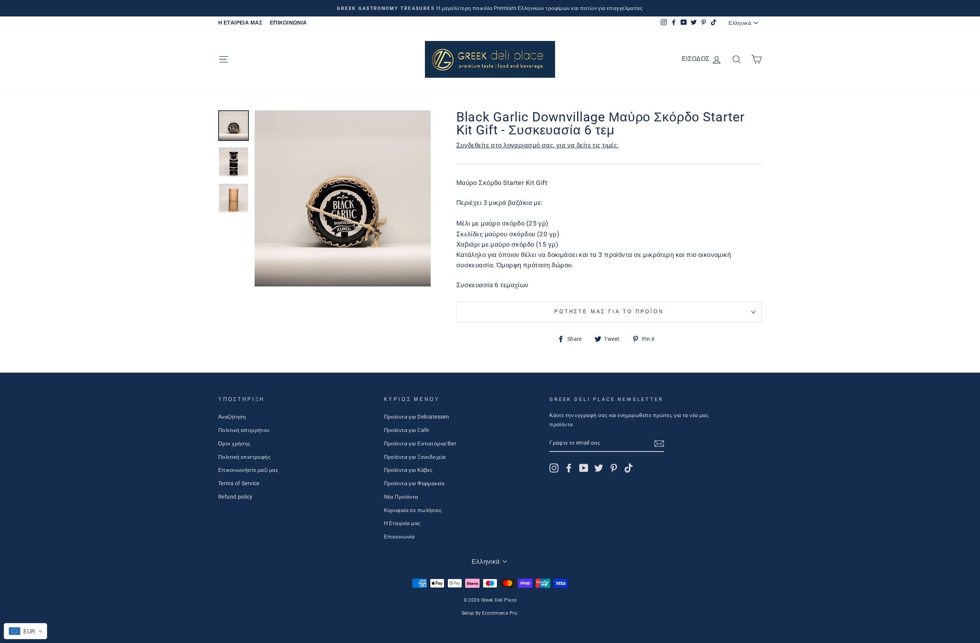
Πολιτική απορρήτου (244, 430)
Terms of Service (239, 483)
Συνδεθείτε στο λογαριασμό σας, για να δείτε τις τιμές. (537, 145)
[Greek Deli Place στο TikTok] (628, 468)
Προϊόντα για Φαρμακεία (414, 483)
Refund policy (235, 497)
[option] (490, 8)
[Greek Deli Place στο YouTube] (583, 468)
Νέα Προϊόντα (401, 497)
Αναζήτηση (232, 417)
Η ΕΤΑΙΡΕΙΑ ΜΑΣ (240, 23)
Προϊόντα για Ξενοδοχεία (415, 457)
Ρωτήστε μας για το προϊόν (609, 311)
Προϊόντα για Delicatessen (416, 417)
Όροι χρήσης (234, 443)
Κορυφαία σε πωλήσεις (413, 510)
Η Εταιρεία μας (402, 523)
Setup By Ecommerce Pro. (490, 613)
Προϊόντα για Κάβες (408, 470)
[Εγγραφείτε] (659, 443)
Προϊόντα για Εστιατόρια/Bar (420, 443)
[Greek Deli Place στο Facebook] (568, 468)
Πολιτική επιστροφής (244, 457)
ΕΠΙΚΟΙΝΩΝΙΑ (288, 23)
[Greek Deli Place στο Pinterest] (613, 468)
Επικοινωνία (399, 536)
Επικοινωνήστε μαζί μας (248, 470)
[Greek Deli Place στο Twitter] (598, 468)
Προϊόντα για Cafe (406, 430)
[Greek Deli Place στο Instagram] (554, 468)
